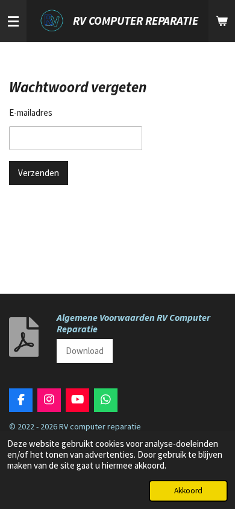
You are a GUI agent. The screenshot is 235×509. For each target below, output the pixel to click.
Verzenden (38, 173)
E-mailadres (30, 112)
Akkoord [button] (188, 490)
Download (85, 350)
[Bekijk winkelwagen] (221, 21)
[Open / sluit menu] (13, 21)
